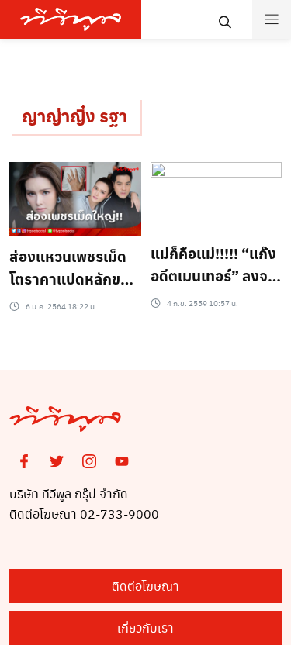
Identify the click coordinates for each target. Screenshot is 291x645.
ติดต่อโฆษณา (145, 586)
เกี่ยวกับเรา (145, 627)
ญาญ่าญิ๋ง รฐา (74, 115)
